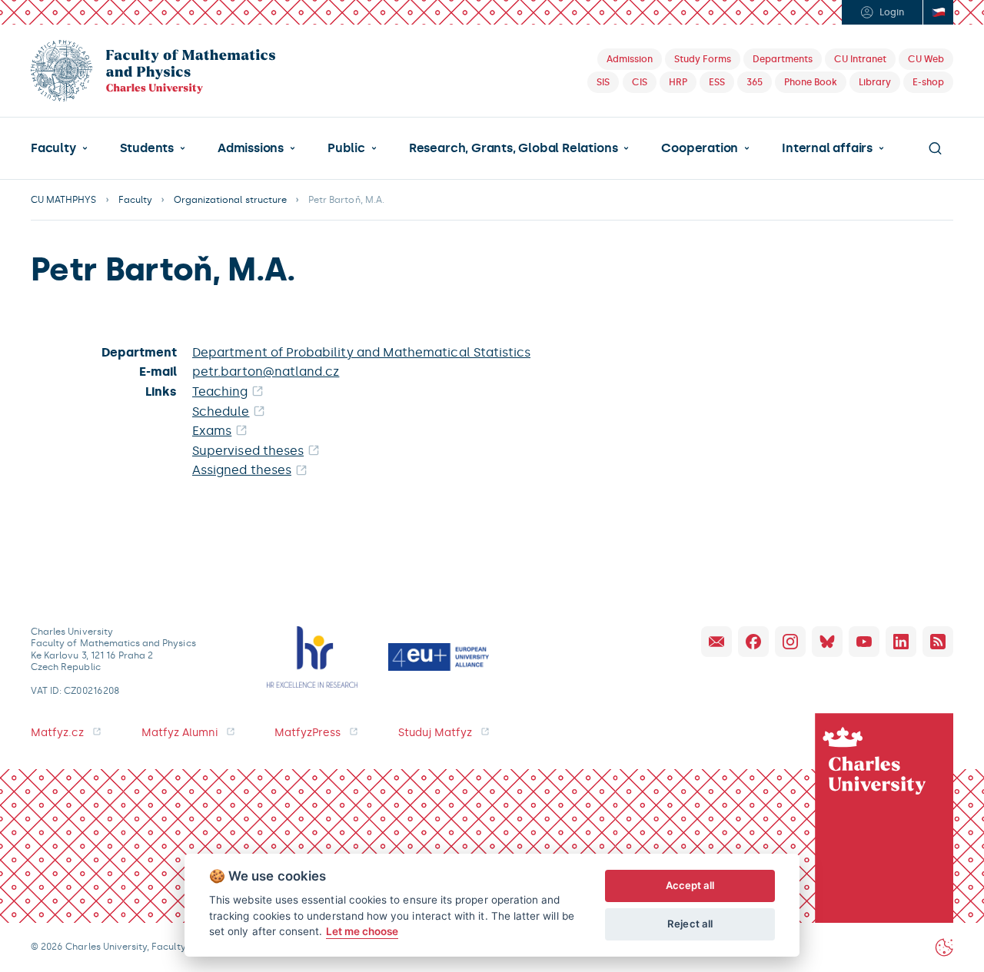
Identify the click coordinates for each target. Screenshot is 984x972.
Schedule (221, 411)
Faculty (53, 148)
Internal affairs (827, 148)
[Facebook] (753, 641)
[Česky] (937, 12)
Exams (211, 430)
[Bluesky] (827, 641)
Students (147, 148)
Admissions (251, 148)
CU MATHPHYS (64, 199)
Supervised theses (248, 450)
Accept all (690, 885)
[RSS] (937, 641)
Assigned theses (241, 470)
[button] (59, 148)
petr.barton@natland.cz (265, 371)
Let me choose (362, 931)
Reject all (690, 923)
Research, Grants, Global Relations (513, 148)
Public (346, 148)
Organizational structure (230, 199)
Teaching (220, 391)
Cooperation (699, 148)
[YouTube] (864, 641)
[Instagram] (790, 641)
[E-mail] (716, 641)
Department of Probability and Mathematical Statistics (361, 352)
